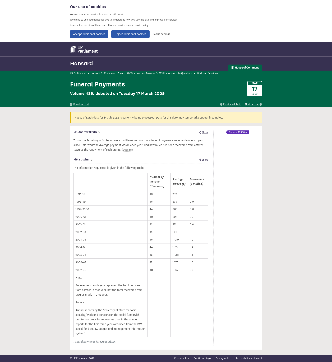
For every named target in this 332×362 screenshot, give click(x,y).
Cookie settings (161, 34)
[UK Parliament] (84, 49)
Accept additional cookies (89, 34)
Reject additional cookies (130, 34)
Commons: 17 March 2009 (118, 73)
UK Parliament (78, 73)
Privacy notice (223, 358)
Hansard (81, 63)
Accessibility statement (249, 358)
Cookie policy (181, 358)
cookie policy (141, 25)
